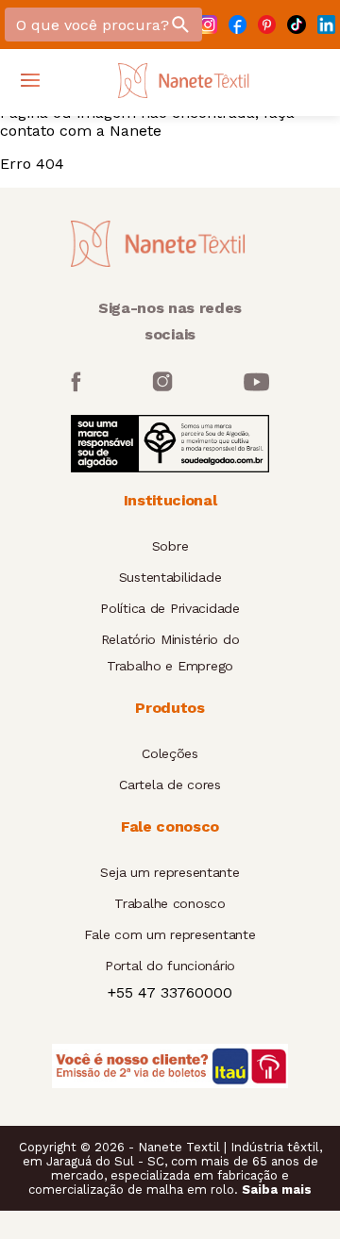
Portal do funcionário (170, 965)
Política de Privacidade (170, 608)
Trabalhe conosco (170, 903)
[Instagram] (207, 24)
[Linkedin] (326, 24)
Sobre (170, 545)
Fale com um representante (169, 934)
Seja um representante (169, 872)
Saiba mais (277, 1189)
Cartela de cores (170, 784)
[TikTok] (296, 24)
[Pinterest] (267, 24)
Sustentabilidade (170, 577)
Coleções (170, 753)
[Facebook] (237, 24)
